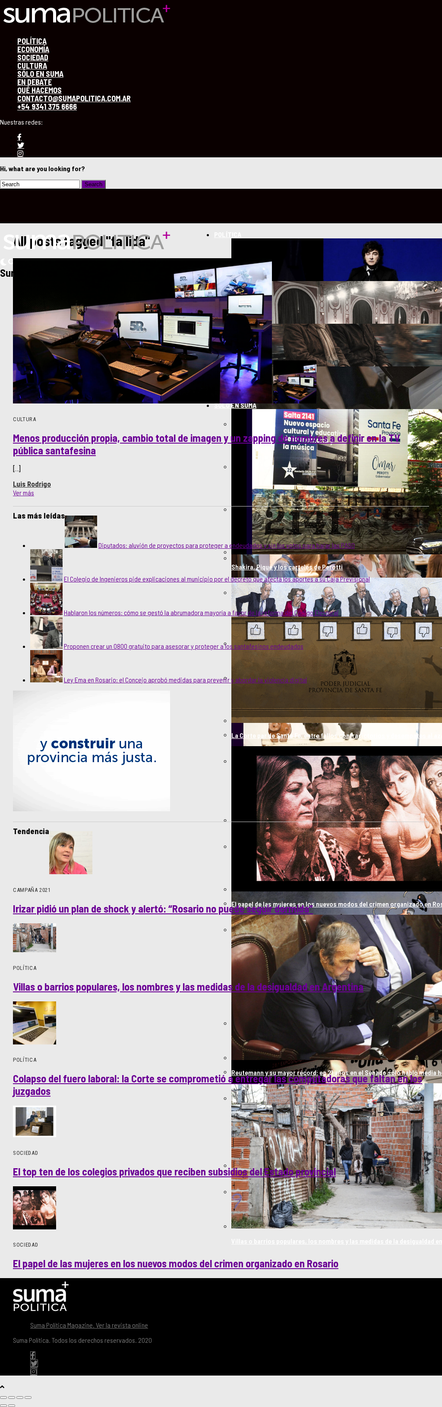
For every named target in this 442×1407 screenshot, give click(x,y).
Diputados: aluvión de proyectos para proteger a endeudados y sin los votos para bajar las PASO (226, 545)
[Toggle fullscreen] (19, 1397)
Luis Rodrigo (32, 484)
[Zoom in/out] (28, 1397)
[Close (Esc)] (3, 1397)
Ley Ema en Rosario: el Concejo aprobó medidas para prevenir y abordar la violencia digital (185, 679)
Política (227, 234)
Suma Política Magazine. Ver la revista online (89, 1325)
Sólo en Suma (235, 405)
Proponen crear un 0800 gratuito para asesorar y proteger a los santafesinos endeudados (183, 646)
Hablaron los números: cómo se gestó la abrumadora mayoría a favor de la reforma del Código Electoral (201, 612)
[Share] (11, 1397)
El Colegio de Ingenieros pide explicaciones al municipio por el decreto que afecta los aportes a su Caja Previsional (217, 579)
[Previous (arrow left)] (3, 1405)
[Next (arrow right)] (11, 1405)
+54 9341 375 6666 (47, 106)
